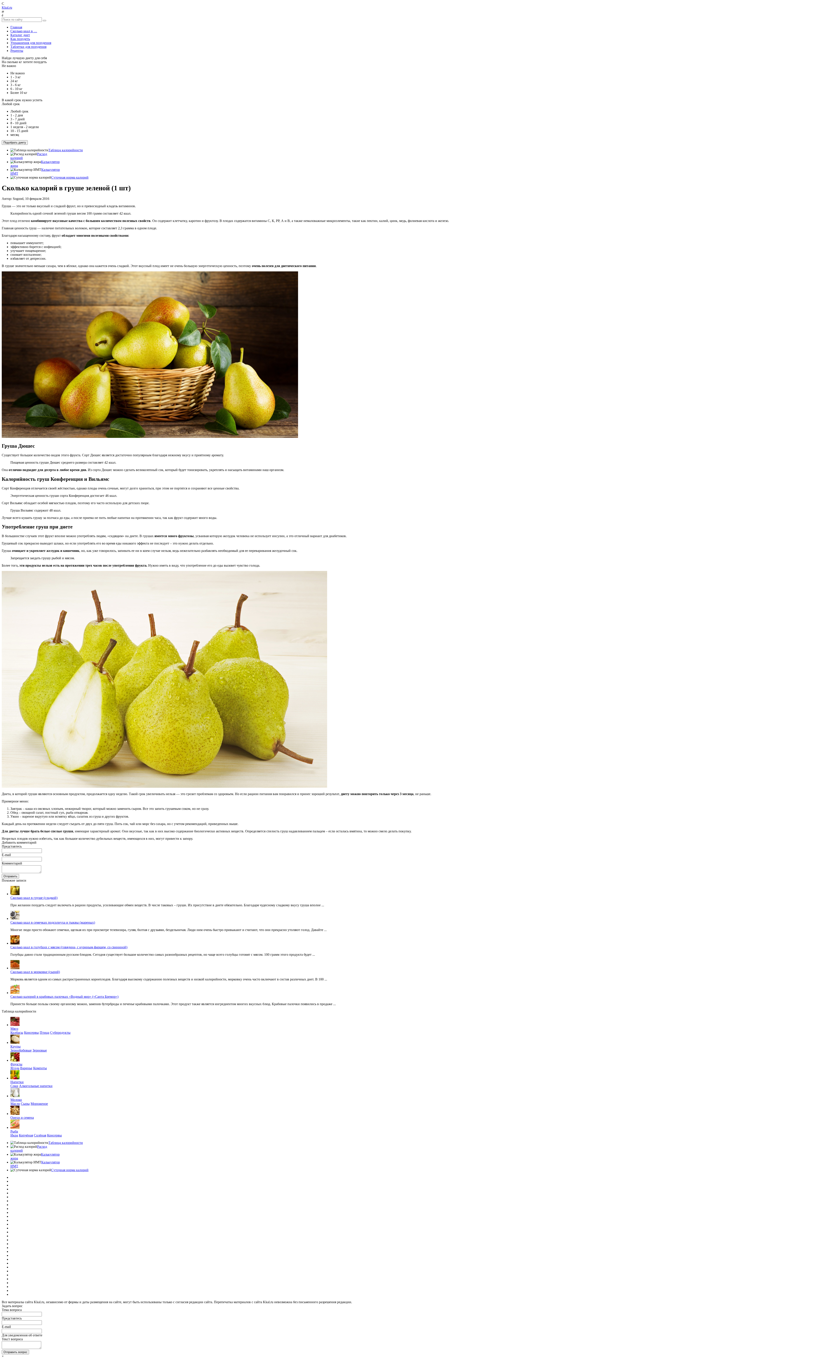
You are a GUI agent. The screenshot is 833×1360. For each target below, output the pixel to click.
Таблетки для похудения (28, 47)
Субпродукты (60, 1032)
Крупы (15, 1046)
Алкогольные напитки (35, 1086)
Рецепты (16, 50)
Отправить (10, 876)
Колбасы (16, 1032)
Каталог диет (20, 35)
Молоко (16, 1100)
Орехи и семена (22, 1117)
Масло (15, 1104)
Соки (14, 1086)
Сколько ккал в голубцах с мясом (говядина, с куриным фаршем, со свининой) (68, 947)
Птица (44, 1032)
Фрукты (16, 1064)
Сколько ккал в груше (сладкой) (33, 898)
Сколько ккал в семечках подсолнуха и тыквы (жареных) (52, 922)
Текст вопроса (12, 1339)
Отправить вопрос (15, 1352)
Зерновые (40, 1050)
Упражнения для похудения (30, 43)
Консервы (31, 1032)
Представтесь (12, 846)
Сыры (25, 1104)
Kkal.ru (7, 7)
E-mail (6, 855)
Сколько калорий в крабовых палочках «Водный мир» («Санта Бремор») (64, 996)
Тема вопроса (12, 1310)
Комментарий (12, 863)
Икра (14, 1135)
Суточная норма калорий (70, 177)
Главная (16, 27)
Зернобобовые (21, 1050)
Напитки (17, 1082)
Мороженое (39, 1104)
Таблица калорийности (65, 150)
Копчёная (26, 1135)
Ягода (14, 1068)
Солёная (40, 1135)
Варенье (26, 1068)
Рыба (14, 1131)
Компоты (40, 1068)
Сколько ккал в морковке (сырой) (35, 972)
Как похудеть (20, 39)
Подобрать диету (14, 142)
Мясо (14, 1029)
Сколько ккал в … (23, 31)
